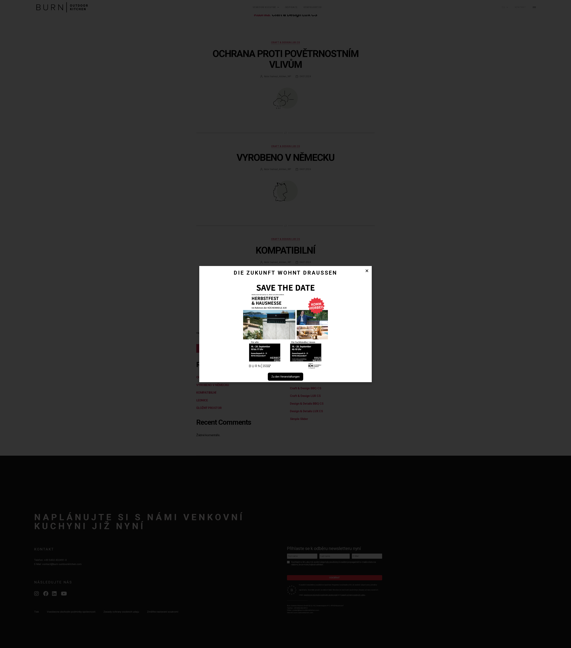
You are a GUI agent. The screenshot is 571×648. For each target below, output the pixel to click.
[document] (285, 324)
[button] (367, 271)
